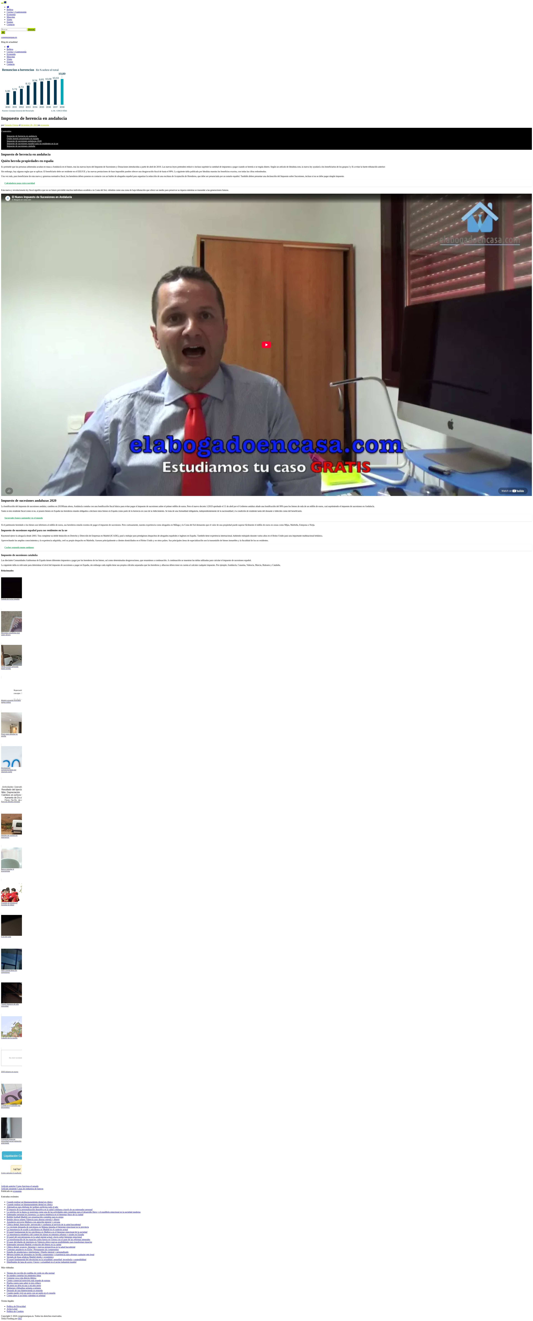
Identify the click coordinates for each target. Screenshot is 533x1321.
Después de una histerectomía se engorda (25, 1290)
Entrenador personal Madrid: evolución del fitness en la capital (34, 1244)
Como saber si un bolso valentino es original (26, 1295)
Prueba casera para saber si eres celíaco (24, 1283)
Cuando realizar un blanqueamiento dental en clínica (29, 1204)
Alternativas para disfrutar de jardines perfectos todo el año (32, 1207)
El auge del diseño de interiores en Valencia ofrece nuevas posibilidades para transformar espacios (49, 1242)
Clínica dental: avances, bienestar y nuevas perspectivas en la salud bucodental (41, 1247)
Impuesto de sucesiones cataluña (21, 146)
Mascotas (11, 17)
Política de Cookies (15, 1311)
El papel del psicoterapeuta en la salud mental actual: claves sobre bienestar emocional (44, 1237)
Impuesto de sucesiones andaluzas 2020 (24, 141)
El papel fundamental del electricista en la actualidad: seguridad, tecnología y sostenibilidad (46, 1259)
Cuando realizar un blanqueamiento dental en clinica (29, 1202)
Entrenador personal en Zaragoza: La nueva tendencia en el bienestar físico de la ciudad (45, 1214)
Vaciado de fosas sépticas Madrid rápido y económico (30, 1257)
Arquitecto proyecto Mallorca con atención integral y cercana (33, 1222)
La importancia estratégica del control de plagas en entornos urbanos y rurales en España (45, 1234)
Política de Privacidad (16, 1306)
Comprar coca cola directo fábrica (21, 1278)
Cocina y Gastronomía (16, 12)
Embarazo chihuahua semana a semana (24, 1288)
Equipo (10, 22)
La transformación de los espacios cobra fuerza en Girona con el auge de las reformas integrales (48, 1239)
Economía (11, 14)
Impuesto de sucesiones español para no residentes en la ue (32, 143)
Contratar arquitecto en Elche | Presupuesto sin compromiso (33, 1249)
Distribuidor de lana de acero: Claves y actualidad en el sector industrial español (41, 1262)
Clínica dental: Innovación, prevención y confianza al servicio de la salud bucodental (44, 1224)
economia (45, 125)
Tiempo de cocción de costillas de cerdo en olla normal (31, 1273)
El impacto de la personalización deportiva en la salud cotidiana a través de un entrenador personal (49, 1209)
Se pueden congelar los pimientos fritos (24, 1275)
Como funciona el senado (19, 1186)
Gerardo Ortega (11, 125)
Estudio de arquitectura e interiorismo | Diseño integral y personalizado (37, 1252)
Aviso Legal (12, 1309)
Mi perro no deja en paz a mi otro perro (24, 1285)
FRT (20, 1318)
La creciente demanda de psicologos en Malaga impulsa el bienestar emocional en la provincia (48, 1227)
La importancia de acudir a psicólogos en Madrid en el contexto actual (37, 1229)
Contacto (11, 24)
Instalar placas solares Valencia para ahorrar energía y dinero (33, 1219)
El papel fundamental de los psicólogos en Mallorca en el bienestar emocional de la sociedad (47, 1232)
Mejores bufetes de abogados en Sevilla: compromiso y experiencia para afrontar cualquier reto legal (50, 1254)
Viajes (9, 19)
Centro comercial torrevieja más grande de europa (28, 1280)
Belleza (10, 9)
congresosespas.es (9, 37)
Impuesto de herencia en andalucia (22, 136)
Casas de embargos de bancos (22, 1188)
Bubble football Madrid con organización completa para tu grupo (35, 1217)
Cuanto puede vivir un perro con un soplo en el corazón (31, 1293)
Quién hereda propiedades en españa (23, 138)
